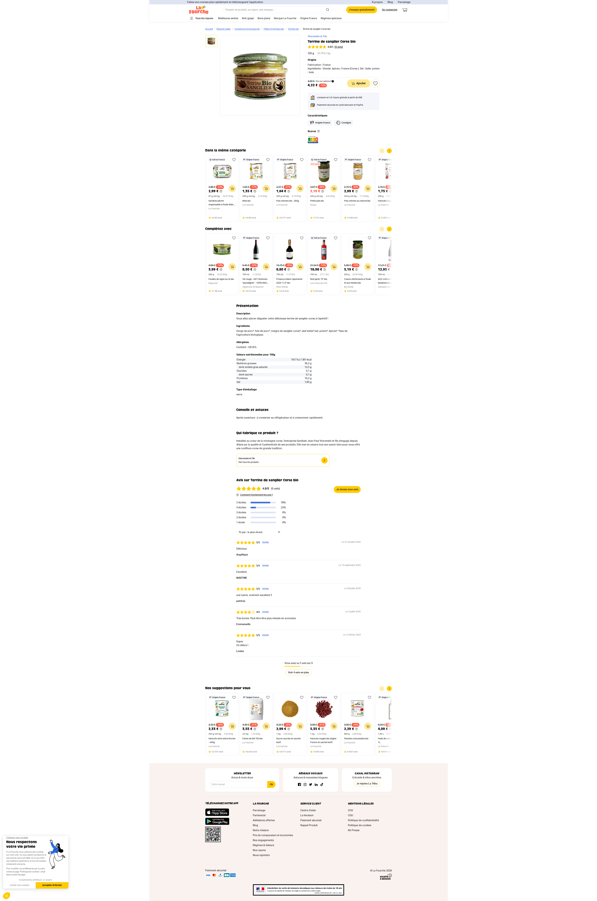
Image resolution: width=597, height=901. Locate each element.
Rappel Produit (309, 825)
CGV (350, 810)
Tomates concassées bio (356, 739)
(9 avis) (339, 47)
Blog (390, 2)
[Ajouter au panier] (232, 188)
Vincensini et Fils (317, 36)
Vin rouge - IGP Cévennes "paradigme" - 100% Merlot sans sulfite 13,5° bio (255, 281)
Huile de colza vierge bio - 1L (390, 740)
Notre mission (261, 830)
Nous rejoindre (261, 855)
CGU (350, 815)
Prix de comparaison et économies (273, 835)
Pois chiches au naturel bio (357, 201)
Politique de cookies (359, 825)
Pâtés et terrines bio (274, 29)
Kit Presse (353, 830)
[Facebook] (299, 784)
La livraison (306, 815)
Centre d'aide (308, 810)
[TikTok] (322, 784)
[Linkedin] (316, 784)
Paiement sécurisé (311, 820)
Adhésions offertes (264, 820)
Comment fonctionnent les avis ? (256, 495)
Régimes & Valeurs (263, 845)
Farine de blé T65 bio (252, 739)
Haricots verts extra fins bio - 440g (221, 740)
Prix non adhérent (323, 81)
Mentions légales (361, 803)
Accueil (209, 29)
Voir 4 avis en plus (298, 672)
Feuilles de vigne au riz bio (221, 279)
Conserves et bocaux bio (247, 29)
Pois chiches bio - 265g (287, 201)
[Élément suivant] (389, 150)
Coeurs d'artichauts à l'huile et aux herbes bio (357, 281)
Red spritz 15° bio (318, 279)
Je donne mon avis (347, 489)
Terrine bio (293, 29)
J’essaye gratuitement (362, 10)
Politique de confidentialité (363, 820)
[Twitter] (310, 784)
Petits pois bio (317, 201)
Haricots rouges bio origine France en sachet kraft (323, 740)
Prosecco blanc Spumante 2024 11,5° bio (289, 281)
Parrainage (404, 2)
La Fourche (261, 803)
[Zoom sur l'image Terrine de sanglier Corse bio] (260, 75)
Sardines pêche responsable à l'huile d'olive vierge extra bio (221, 203)
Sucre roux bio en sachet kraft (288, 740)
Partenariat (259, 815)
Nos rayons (259, 850)
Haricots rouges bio (387, 201)
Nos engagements (263, 840)
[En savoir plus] (318, 131)
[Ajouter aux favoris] (234, 160)
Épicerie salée (224, 29)
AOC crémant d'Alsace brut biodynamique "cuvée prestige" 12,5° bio (391, 281)
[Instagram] (305, 784)
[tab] (211, 41)
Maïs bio (246, 201)
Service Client (310, 803)
